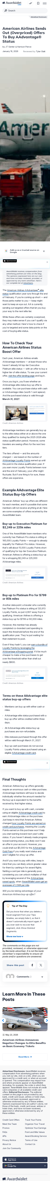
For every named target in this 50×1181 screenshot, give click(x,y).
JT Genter (10, 47)
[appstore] (25, 1159)
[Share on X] (40, 965)
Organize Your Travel (35, 1124)
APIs (4, 1136)
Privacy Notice (9, 1140)
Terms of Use (31, 1140)
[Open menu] (45, 3)
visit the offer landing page (21, 375)
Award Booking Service (36, 1136)
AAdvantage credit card (24, 752)
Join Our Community (11, 1148)
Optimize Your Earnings (35, 1128)
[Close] (44, 251)
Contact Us (30, 1144)
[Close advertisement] (47, 262)
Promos (5, 1128)
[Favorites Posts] (38, 3)
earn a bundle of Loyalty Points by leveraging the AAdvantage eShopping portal (25, 648)
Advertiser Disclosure (38, 17)
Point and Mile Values (35, 1132)
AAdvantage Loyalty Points (16, 460)
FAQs (4, 1132)
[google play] (25, 1165)
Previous (3, 1020)
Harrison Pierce (24, 47)
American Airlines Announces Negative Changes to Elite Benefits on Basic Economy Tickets (24, 1043)
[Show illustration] (14, 936)
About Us (6, 1144)
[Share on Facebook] (32, 965)
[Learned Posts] (30, 3)
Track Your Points (33, 1120)
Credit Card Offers (10, 1120)
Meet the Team (9, 1124)
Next (47, 1020)
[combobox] (25, 10)
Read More (24, 1057)
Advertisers (28, 283)
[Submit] (5, 11)
